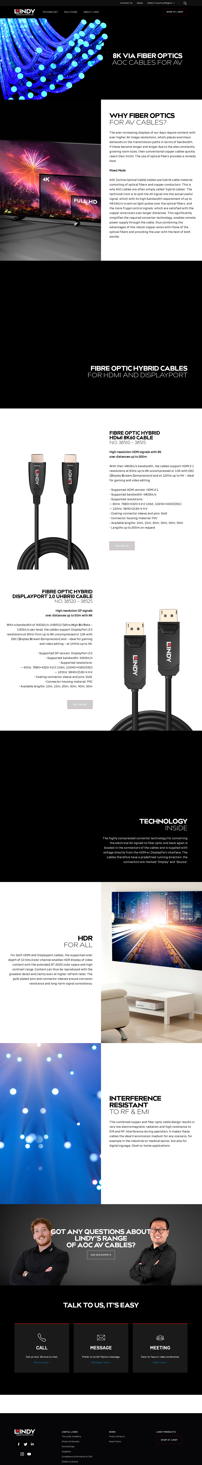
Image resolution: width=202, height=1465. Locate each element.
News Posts (115, 1441)
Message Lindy (100, 1362)
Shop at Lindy (175, 11)
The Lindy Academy (71, 1436)
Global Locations (70, 1461)
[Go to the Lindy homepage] (24, 12)
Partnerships (68, 1446)
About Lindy (91, 12)
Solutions (70, 12)
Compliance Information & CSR (77, 1456)
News (140, 3)
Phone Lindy (41, 1362)
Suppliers (66, 1451)
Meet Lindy (159, 1362)
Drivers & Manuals (70, 1441)
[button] (183, 3)
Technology (50, 12)
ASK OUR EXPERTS (101, 1255)
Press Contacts (117, 1436)
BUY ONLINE (122, 545)
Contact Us (126, 3)
